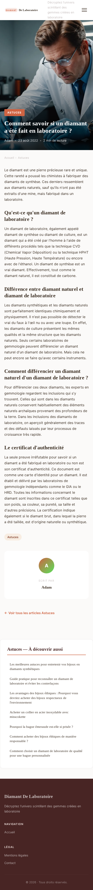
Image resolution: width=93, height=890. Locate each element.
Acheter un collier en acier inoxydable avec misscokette (39, 714)
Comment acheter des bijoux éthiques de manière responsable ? (43, 739)
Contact (10, 863)
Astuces (14, 112)
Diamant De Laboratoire (28, 796)
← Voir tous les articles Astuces (29, 613)
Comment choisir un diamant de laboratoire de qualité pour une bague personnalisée (46, 753)
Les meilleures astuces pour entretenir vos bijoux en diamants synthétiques (45, 666)
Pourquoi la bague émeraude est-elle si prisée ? (41, 726)
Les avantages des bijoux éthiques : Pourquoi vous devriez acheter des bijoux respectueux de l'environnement (44, 697)
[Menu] (84, 9)
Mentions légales (16, 855)
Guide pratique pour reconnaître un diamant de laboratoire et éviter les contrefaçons (41, 681)
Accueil (9, 157)
